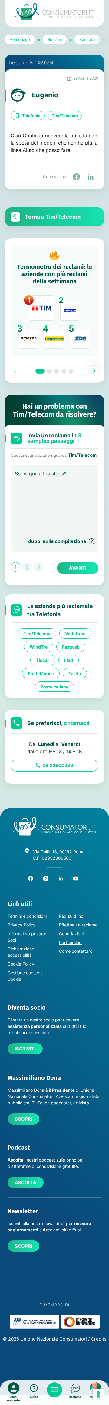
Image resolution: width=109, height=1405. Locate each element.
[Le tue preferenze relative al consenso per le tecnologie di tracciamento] (98, 1394)
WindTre (39, 646)
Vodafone (75, 633)
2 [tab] (49, 371)
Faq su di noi (71, 916)
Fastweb (71, 646)
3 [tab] (56, 371)
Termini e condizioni (27, 916)
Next (94, 371)
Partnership (70, 942)
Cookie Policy (21, 963)
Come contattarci (76, 951)
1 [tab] (40, 371)
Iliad (68, 660)
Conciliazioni (71, 933)
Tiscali (43, 660)
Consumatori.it (54, 11)
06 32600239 (57, 765)
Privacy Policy (21, 924)
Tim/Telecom (65, 115)
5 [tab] (71, 371)
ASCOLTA (25, 1182)
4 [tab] (63, 371)
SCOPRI (23, 1119)
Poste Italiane (54, 686)
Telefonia (31, 115)
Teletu (74, 673)
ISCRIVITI (25, 1049)
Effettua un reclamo (78, 924)
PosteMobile (41, 673)
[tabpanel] (54, 301)
